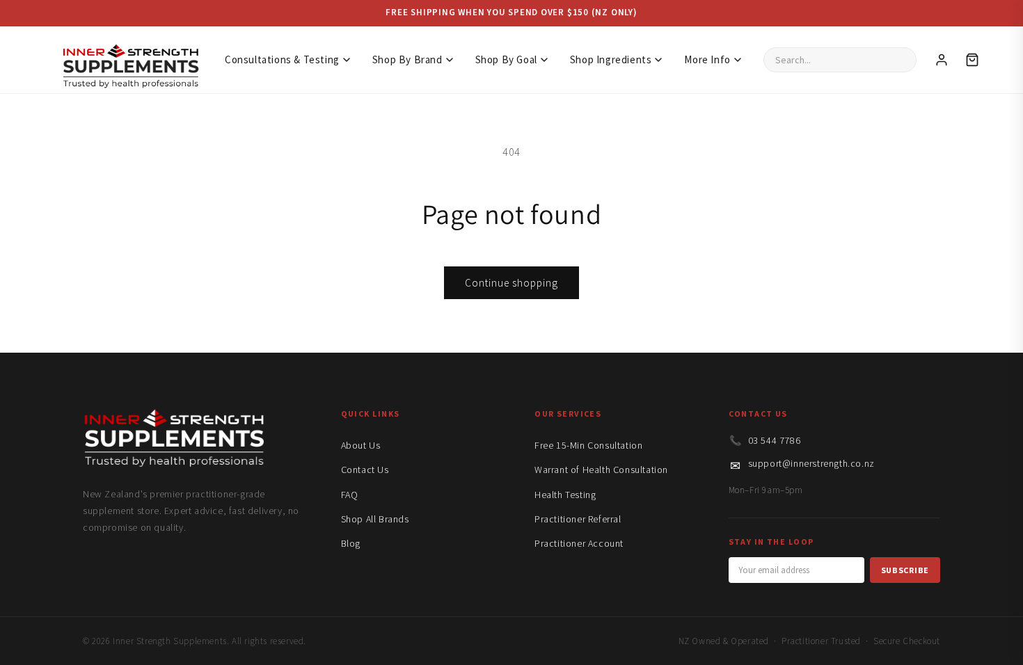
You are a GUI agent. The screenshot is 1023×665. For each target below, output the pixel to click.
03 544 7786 (774, 440)
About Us (361, 445)
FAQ (349, 494)
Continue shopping (511, 282)
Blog (350, 543)
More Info (707, 59)
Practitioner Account (579, 543)
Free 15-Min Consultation (588, 445)
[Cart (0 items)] (972, 60)
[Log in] (941, 60)
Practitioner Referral (577, 519)
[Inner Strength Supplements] (130, 59)
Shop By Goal (506, 59)
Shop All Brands (375, 519)
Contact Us (365, 469)
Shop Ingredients (611, 59)
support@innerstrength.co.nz (811, 463)
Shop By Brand (407, 59)
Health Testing (565, 494)
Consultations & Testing (282, 59)
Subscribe (905, 570)
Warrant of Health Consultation (601, 469)
